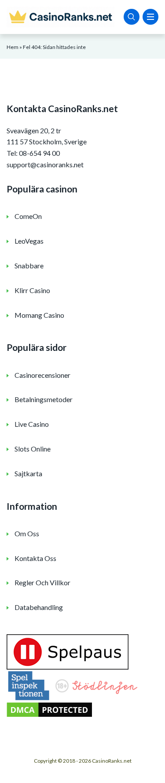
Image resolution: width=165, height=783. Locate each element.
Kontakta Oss (35, 558)
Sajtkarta (28, 473)
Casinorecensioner (42, 375)
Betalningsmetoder (44, 399)
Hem (12, 47)
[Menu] (150, 17)
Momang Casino (39, 315)
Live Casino (32, 424)
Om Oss (27, 533)
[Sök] (131, 17)
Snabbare (29, 265)
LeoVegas (29, 241)
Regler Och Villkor (42, 582)
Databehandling (39, 607)
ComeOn (28, 216)
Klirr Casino (32, 290)
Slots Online (33, 448)
